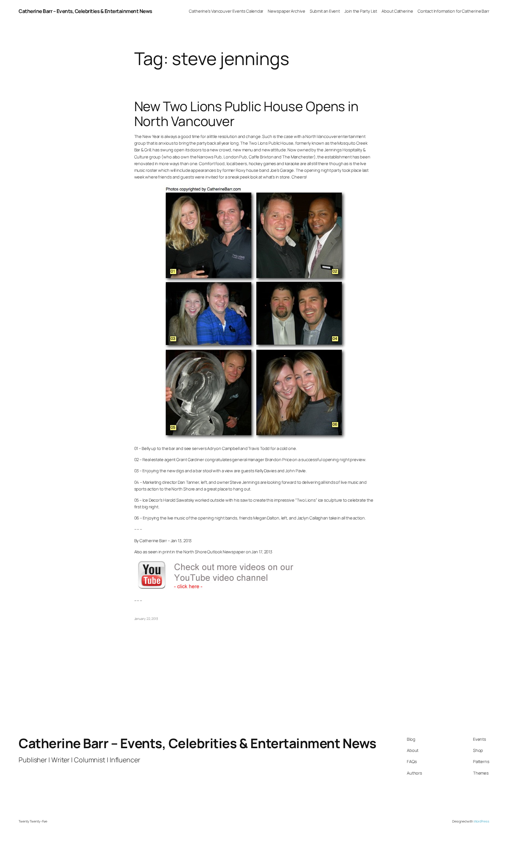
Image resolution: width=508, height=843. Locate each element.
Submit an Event (325, 11)
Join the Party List (360, 11)
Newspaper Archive (286, 11)
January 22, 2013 (146, 619)
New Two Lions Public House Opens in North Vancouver (246, 114)
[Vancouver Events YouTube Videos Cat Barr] (223, 589)
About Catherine (397, 11)
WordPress (481, 821)
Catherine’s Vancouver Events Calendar (226, 11)
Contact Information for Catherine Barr (453, 11)
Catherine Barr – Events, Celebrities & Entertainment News (85, 11)
